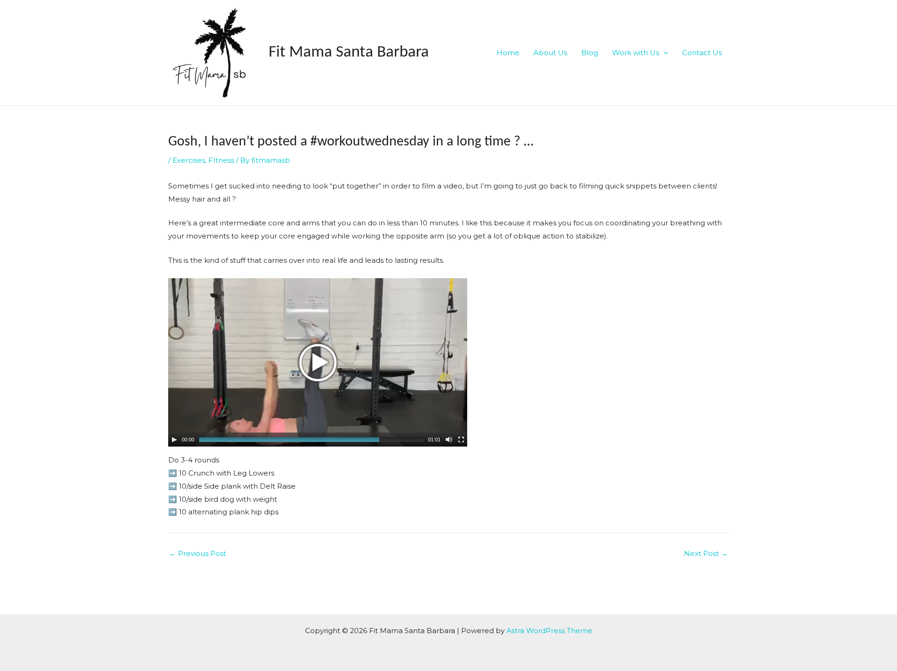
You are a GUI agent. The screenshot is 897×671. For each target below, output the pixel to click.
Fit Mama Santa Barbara (349, 52)
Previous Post (197, 553)
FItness (221, 160)
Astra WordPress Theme (549, 630)
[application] (663, 53)
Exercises (188, 160)
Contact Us (702, 52)
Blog (589, 52)
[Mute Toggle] (449, 439)
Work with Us (635, 52)
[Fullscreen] (461, 439)
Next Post (706, 553)
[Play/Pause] (174, 439)
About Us (550, 52)
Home (508, 52)
